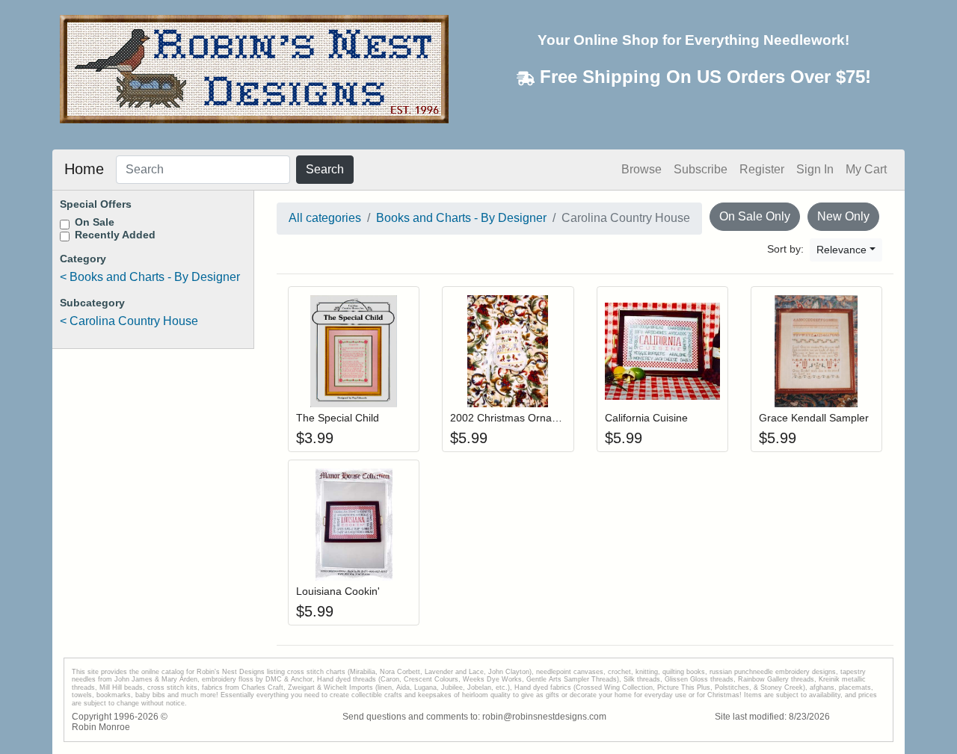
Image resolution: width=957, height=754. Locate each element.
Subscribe (700, 169)
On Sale (94, 222)
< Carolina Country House (129, 321)
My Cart (866, 169)
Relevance (841, 250)
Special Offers (96, 204)
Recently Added (115, 235)
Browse (641, 169)
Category (83, 259)
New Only (843, 216)
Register (761, 169)
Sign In (815, 169)
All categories (325, 217)
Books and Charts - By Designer (461, 217)
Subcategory (92, 303)
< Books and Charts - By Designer (150, 277)
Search (325, 169)
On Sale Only (754, 216)
